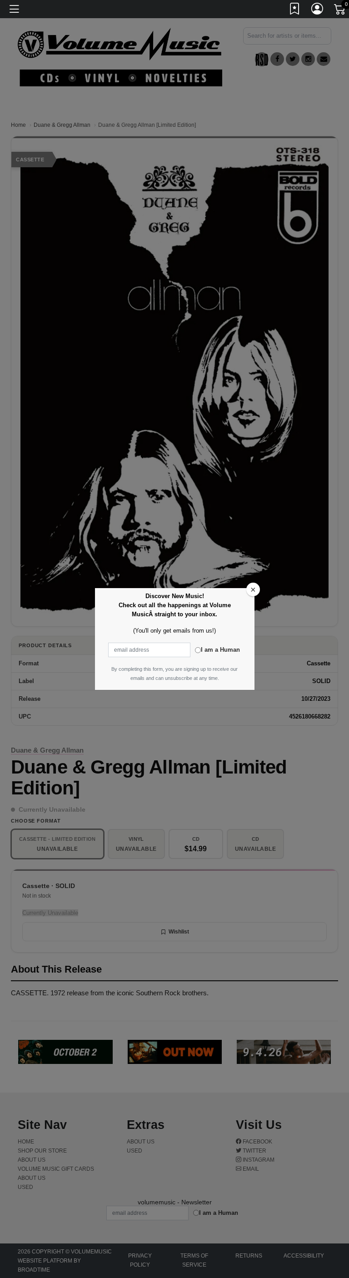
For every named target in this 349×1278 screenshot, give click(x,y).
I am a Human (220, 649)
